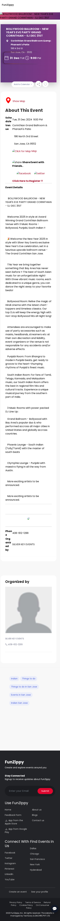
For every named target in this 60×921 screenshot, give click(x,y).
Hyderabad (36, 869)
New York (35, 864)
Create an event (18, 891)
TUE (22, 58)
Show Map (19, 101)
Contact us (38, 820)
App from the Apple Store (14, 822)
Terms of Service (33, 902)
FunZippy (8, 4)
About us (37, 809)
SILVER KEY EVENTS (14, 638)
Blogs (35, 815)
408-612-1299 (15, 644)
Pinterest (9, 868)
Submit (45, 791)
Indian (14, 678)
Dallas (33, 848)
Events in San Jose (21, 694)
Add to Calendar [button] (22, 84)
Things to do (28, 678)
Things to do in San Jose (24, 686)
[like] (45, 84)
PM (39, 58)
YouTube (9, 879)
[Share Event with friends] (38, 84)
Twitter (8, 858)
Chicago (34, 853)
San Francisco (37, 859)
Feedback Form (13, 815)
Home (8, 809)
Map (34, 151)
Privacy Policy (16, 902)
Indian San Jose (19, 702)
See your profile (39, 891)
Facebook (10, 852)
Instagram (10, 863)
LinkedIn (9, 874)
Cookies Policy (26, 905)
